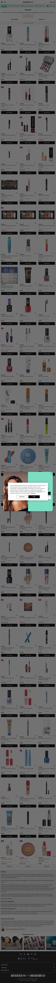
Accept (34, 496)
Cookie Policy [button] (39, 491)
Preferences (22, 496)
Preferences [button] (33, 493)
